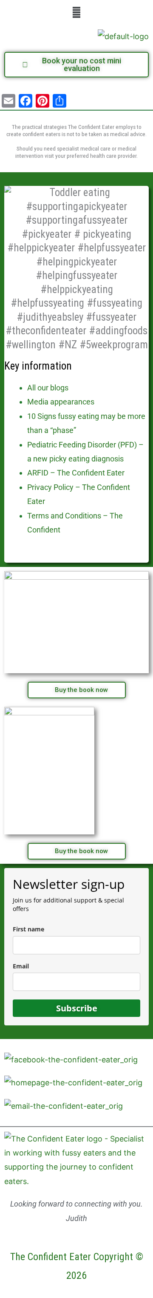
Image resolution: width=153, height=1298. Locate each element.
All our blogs (47, 387)
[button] (76, 12)
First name (28, 929)
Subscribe (76, 1008)
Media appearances (60, 401)
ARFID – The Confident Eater (76, 472)
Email (21, 966)
